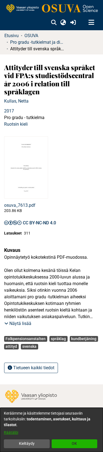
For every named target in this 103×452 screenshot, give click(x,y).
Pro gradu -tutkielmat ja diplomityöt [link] (37, 42)
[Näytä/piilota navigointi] (91, 22)
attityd (11, 346)
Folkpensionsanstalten (25, 339)
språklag (58, 339)
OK (74, 443)
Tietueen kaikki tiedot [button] (33, 367)
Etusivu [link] (11, 35)
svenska (29, 346)
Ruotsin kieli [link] (16, 124)
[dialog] (51, 430)
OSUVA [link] (31, 35)
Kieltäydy (27, 443)
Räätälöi (11, 432)
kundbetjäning (83, 339)
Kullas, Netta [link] (16, 101)
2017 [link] (9, 111)
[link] (51, 8)
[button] (53, 22)
